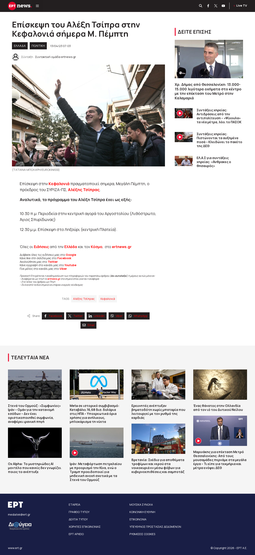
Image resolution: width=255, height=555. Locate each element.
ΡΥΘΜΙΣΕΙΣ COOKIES (142, 534)
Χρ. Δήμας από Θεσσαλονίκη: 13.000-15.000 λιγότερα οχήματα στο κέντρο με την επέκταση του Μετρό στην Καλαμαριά (208, 91)
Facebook (64, 258)
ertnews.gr (53, 278)
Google (71, 255)
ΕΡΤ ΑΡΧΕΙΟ (76, 534)
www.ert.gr (15, 548)
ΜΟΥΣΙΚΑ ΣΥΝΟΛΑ (141, 504)
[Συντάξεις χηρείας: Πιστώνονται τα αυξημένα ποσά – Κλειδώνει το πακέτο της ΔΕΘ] (184, 137)
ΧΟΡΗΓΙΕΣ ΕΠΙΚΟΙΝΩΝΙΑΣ (85, 527)
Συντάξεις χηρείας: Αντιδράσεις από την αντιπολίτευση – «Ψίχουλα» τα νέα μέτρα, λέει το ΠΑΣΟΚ (219, 116)
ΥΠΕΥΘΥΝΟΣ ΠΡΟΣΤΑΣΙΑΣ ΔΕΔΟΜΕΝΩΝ (155, 527)
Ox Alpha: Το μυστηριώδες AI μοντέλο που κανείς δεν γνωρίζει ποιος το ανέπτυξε (34, 468)
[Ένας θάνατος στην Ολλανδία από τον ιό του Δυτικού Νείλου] (220, 384)
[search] (201, 6)
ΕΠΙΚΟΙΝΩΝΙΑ (137, 519)
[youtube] (223, 6)
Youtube (70, 265)
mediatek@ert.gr (19, 514)
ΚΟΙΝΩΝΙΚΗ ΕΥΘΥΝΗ (142, 512)
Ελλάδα (70, 246)
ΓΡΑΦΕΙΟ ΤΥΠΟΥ (79, 512)
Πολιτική (38, 46)
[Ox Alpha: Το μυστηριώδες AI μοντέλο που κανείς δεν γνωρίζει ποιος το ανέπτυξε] (35, 443)
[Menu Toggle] (37, 6)
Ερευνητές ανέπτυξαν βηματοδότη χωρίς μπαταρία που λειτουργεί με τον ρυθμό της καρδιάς (158, 412)
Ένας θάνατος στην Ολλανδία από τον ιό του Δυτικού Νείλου (218, 408)
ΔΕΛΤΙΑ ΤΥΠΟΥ (78, 519)
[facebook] (208, 6)
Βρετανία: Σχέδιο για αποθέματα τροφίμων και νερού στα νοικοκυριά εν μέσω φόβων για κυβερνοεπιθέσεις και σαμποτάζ (157, 466)
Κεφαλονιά (59, 183)
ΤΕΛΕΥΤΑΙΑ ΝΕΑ (30, 357)
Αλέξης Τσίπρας (84, 189)
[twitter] (216, 6)
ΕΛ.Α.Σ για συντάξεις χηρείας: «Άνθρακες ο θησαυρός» (214, 162)
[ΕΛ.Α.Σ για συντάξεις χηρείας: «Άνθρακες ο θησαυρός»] (184, 161)
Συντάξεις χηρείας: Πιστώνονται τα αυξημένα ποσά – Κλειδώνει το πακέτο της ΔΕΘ (219, 140)
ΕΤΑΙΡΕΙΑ (74, 504)
